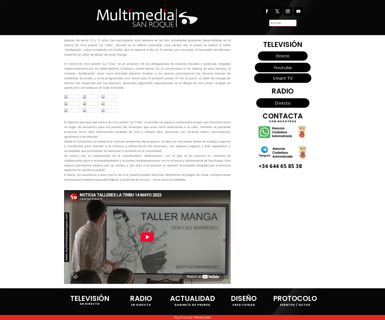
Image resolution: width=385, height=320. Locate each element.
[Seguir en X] (277, 11)
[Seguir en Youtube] (298, 11)
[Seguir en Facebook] (267, 11)
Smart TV (283, 78)
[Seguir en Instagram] (288, 11)
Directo (283, 56)
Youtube (283, 67)
